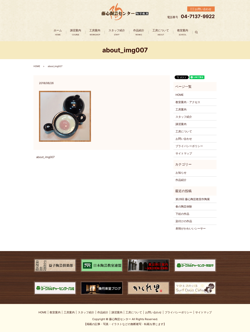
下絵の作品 (182, 214)
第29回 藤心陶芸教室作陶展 (193, 199)
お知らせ (181, 172)
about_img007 (45, 157)
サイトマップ (184, 153)
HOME (36, 66)
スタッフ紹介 (117, 32)
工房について (160, 32)
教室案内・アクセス (188, 102)
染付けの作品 (184, 221)
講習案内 (75, 32)
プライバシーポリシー (189, 146)
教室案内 (182, 32)
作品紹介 (138, 32)
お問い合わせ (184, 138)
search (198, 32)
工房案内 (94, 32)
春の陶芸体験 (184, 206)
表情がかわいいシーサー (191, 228)
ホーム (58, 32)
